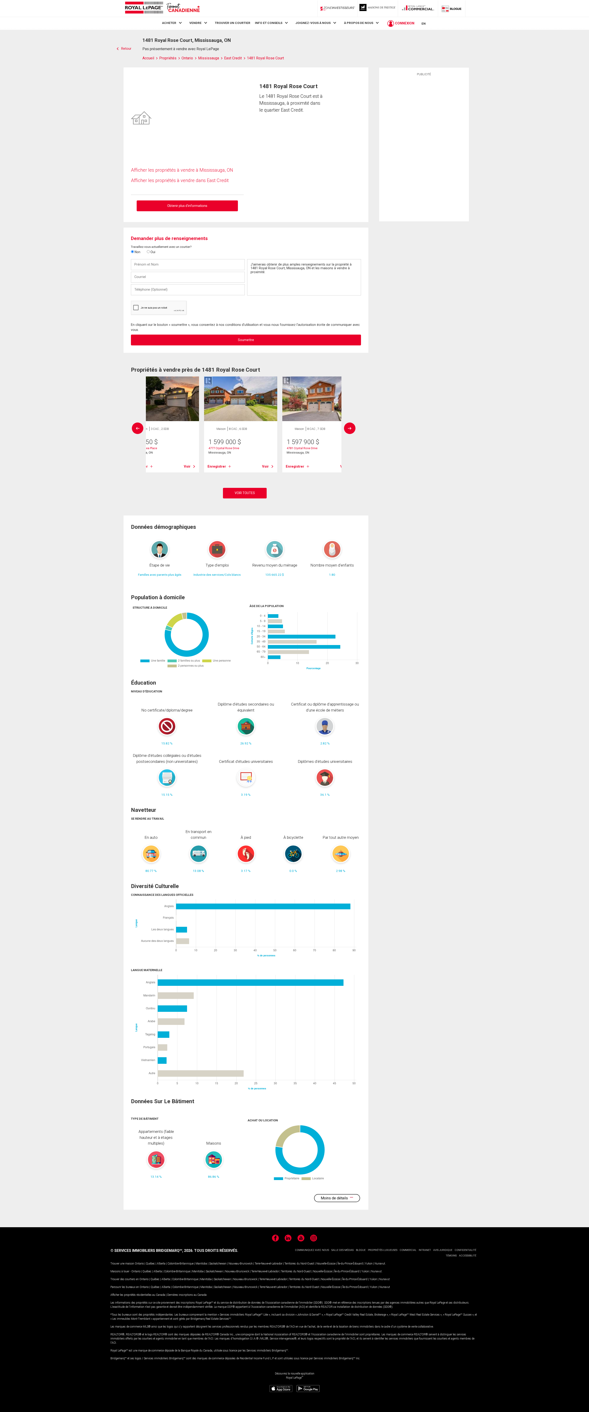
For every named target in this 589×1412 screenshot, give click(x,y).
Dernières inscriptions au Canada (187, 1294)
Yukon (368, 1263)
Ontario (139, 1263)
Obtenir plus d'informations (187, 206)
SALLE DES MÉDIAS (342, 1250)
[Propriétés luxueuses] (377, 8)
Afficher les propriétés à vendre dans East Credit (180, 180)
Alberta (161, 1263)
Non (137, 252)
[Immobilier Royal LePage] (162, 8)
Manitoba (201, 1263)
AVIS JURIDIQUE (442, 1250)
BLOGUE (361, 1250)
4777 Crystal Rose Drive (223, 448)
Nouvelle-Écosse (325, 1263)
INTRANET (425, 1250)
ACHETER (169, 23)
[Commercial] (418, 8)
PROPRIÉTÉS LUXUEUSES (382, 1250)
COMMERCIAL (408, 1250)
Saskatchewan (217, 1263)
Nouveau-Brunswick (240, 1263)
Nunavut (380, 1263)
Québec (150, 1263)
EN (424, 23)
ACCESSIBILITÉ (467, 1255)
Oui (152, 252)
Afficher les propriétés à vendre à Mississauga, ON (182, 170)
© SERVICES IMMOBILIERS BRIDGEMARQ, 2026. (151, 1250)
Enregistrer (217, 466)
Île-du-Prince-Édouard (350, 1263)
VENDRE (195, 23)
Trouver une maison (122, 1263)
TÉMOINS (451, 1255)
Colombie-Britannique (180, 1263)
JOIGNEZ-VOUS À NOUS (313, 23)
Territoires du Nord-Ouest (299, 1263)
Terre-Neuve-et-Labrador (268, 1263)
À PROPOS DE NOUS (358, 23)
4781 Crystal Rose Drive (302, 448)
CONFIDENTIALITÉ (465, 1250)
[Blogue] (452, 8)
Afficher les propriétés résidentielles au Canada (137, 1294)
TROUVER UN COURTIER (232, 23)
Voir (187, 466)
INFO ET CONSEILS (268, 23)
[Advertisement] (424, 148)
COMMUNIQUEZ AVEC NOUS (312, 1250)
